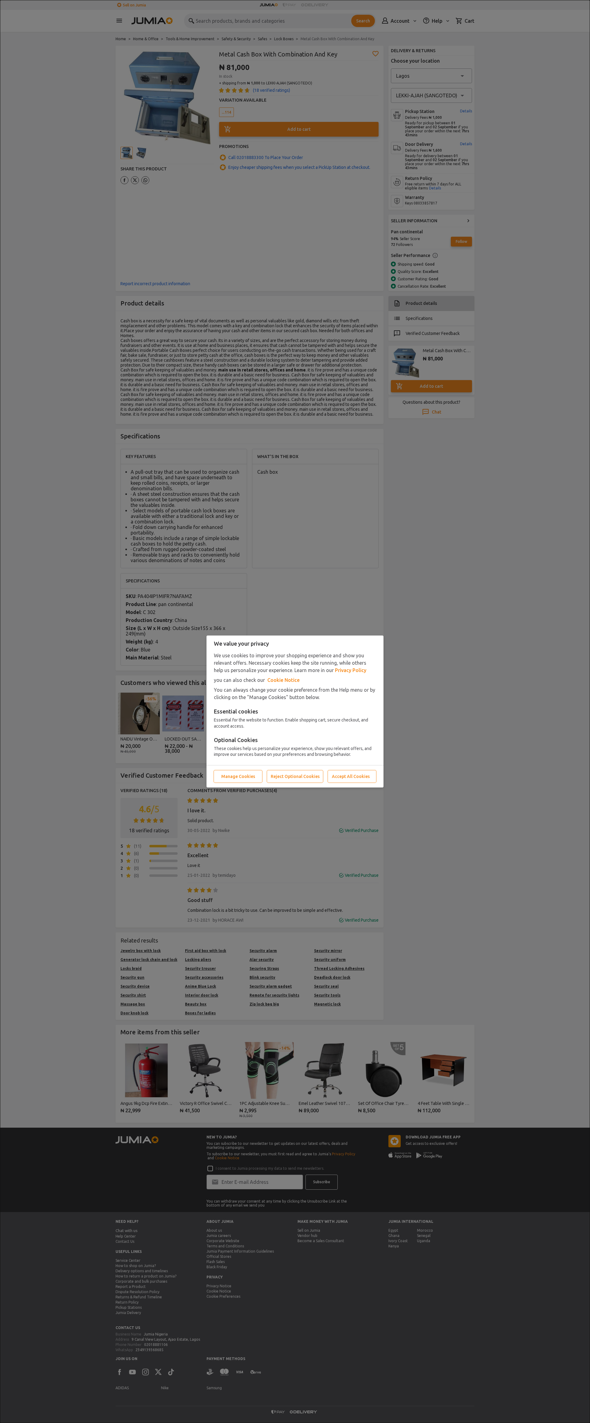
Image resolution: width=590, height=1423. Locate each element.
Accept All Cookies (351, 776)
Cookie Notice (283, 680)
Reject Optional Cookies (295, 776)
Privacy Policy (350, 670)
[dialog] (295, 711)
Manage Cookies (238, 776)
